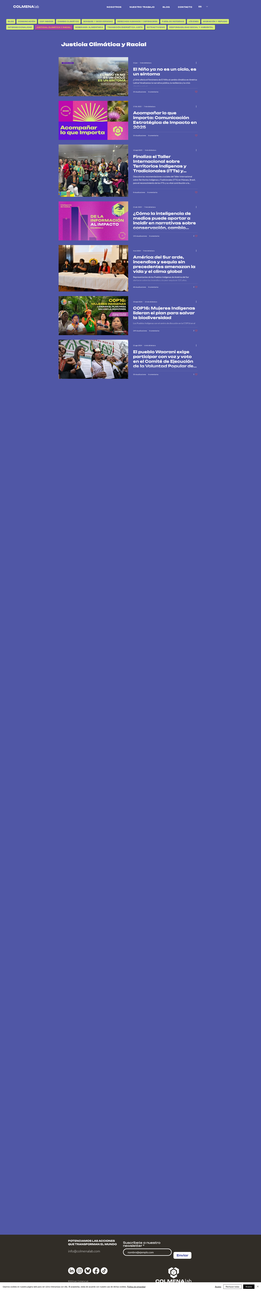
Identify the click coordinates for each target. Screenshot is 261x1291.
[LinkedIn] (71, 1270)
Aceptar (249, 1286)
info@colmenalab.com (84, 1251)
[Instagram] (79, 1270)
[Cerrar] (257, 1286)
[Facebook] (96, 1270)
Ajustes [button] (218, 1286)
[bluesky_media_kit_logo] (87, 1270)
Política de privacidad (136, 1286)
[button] (114, 7)
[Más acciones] (197, 62)
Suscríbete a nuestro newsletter (141, 1244)
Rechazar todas (232, 1286)
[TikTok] (104, 1270)
